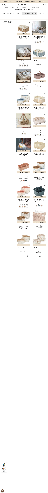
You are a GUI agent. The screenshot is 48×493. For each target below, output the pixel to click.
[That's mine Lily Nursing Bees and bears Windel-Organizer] (35, 42)
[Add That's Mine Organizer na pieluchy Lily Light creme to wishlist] (29, 70)
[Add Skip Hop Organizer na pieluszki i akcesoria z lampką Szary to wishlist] (29, 139)
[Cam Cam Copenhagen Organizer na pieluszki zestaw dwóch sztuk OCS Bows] (23, 191)
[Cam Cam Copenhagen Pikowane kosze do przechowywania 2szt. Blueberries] (39, 167)
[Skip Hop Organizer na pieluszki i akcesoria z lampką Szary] (23, 145)
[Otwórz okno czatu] (2, 490)
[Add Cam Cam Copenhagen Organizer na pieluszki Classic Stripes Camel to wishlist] (29, 22)
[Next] (45, 13)
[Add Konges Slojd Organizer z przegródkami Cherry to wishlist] (45, 70)
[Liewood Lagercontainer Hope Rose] (24, 181)
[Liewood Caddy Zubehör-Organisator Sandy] (37, 205)
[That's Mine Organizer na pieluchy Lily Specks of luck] (39, 120)
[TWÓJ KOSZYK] (45, 5)
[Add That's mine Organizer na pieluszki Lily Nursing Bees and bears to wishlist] (45, 22)
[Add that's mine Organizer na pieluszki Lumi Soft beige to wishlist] (29, 115)
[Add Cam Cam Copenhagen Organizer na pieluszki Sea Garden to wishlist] (45, 47)
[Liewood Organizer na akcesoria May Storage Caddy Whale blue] (39, 191)
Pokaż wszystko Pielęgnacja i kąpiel (11, 13)
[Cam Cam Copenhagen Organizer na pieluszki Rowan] (39, 99)
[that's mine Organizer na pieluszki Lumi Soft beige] (23, 120)
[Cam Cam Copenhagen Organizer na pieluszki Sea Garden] (39, 52)
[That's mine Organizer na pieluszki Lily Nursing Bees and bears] (39, 28)
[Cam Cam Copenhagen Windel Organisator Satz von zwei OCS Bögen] (22, 206)
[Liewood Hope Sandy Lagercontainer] (21, 181)
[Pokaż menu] (2, 5)
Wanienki (42, 13)
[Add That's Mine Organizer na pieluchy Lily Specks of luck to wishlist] (45, 115)
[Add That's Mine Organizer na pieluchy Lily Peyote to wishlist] (29, 47)
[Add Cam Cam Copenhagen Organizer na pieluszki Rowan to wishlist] (45, 93)
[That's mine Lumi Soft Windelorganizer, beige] (22, 134)
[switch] (4, 471)
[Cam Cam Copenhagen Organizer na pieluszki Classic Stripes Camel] (23, 28)
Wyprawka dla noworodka (14, 7)
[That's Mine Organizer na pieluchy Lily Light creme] (23, 76)
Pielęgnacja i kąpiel (26, 7)
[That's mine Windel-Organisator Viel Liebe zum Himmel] (40, 42)
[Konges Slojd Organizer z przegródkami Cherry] (39, 76)
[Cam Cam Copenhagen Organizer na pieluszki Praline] (39, 145)
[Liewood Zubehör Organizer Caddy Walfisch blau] (26, 181)
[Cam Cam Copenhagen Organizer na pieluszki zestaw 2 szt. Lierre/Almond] (39, 239)
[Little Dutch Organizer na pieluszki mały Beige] (39, 217)
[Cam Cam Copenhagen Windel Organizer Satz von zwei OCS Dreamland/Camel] (20, 206)
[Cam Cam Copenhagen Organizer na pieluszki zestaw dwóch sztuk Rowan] (23, 239)
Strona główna (5, 7)
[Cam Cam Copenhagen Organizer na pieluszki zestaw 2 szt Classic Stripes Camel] (23, 217)
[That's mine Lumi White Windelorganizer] (25, 134)
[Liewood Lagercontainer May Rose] (42, 205)
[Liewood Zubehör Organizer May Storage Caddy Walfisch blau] (39, 205)
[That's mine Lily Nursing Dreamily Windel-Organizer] (38, 42)
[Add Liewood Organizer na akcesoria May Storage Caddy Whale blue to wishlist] (45, 185)
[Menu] (6, 463)
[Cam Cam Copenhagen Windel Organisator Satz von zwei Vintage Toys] (25, 206)
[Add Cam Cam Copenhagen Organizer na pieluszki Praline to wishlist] (45, 139)
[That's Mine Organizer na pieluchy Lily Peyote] (23, 52)
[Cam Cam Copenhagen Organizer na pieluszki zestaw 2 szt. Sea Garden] (23, 99)
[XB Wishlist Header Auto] (43, 5)
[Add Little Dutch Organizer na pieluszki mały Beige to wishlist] (45, 211)
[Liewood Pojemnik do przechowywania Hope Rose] (23, 167)
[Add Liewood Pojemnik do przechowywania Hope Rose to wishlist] (29, 161)
